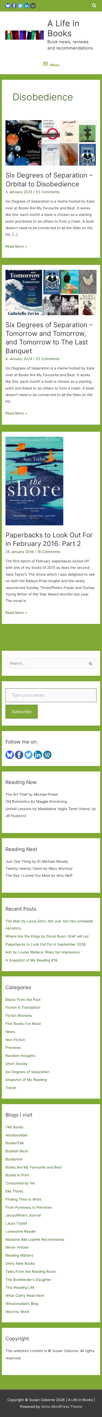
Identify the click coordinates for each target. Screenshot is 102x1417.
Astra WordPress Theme (61, 1406)
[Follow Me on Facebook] (14, 5)
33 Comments (48, 192)
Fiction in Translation (22, 1007)
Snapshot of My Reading (26, 1080)
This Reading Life (20, 1287)
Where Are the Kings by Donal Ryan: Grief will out (47, 936)
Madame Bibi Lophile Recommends (34, 1239)
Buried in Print (17, 1175)
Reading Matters (19, 1255)
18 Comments (48, 552)
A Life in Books (63, 28)
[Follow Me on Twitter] (20, 5)
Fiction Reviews (18, 1015)
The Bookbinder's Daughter (28, 1280)
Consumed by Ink (20, 1183)
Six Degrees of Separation (27, 1072)
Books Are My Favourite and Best (33, 1167)
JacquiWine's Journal (23, 1215)
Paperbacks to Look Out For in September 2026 (45, 944)
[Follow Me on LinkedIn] (26, 5)
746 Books (14, 1127)
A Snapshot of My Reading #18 (31, 960)
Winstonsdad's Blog (21, 1304)
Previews (13, 1047)
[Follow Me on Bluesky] (7, 5)
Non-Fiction (15, 1040)
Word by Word (17, 1312)
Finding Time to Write (23, 1199)
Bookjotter (14, 1159)
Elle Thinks (14, 1191)
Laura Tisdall (16, 1223)
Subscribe (21, 711)
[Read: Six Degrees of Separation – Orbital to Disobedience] (51, 143)
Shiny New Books (20, 1263)
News (10, 1032)
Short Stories (16, 1064)
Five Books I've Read (23, 1023)
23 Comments (48, 359)
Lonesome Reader (20, 1231)
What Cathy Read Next (24, 1295)
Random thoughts (20, 1056)
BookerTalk (14, 1143)
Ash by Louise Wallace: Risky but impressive (42, 952)
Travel (10, 1088)
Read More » (16, 247)
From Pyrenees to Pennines (28, 1207)
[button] (94, 5)
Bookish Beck (16, 1151)
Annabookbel (16, 1135)
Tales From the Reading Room (30, 1271)
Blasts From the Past (23, 1000)
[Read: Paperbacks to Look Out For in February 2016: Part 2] (34, 480)
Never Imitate (17, 1247)
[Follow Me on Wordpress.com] (33, 5)
